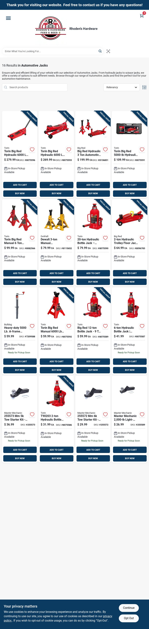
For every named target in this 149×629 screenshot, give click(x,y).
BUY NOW (20, 193)
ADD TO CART (20, 185)
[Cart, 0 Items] (142, 16)
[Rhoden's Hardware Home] (50, 28)
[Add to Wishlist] (32, 149)
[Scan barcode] (108, 51)
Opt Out (129, 618)
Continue (128, 608)
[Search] (100, 51)
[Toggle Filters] (144, 87)
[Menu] (8, 18)
